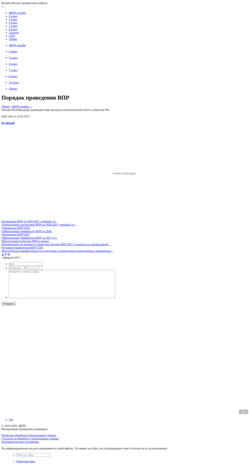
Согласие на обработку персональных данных (30, 438)
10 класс (14, 32)
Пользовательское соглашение (20, 441)
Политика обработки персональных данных (28, 435)
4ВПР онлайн (17, 12)
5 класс (13, 19)
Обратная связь (25, 461)
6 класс (13, 22)
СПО (12, 35)
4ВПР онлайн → (22, 106)
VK (11, 419)
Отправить (9, 303)
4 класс (13, 16)
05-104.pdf (8, 123)
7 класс (13, 26)
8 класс (13, 29)
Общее (13, 39)
